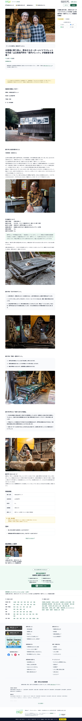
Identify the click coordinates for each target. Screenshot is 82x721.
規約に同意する (63, 719)
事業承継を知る (30, 5)
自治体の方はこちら (41, 5)
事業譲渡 (67, 19)
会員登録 (73, 5)
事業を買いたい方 (10, 5)
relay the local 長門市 (38, 80)
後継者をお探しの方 (21, 5)
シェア (72, 24)
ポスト (63, 24)
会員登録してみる (41, 586)
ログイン (66, 5)
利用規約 (42, 719)
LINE (63, 27)
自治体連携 (61, 19)
